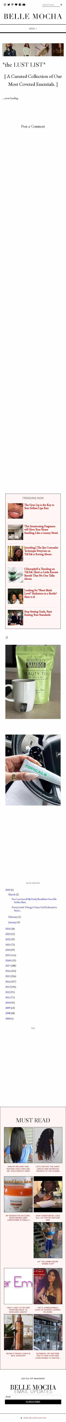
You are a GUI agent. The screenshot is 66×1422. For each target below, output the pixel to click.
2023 (8, 934)
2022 (8, 939)
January (12, 922)
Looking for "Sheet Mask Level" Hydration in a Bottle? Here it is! (40, 593)
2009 (8, 1008)
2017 (8, 965)
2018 (8, 960)
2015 (8, 976)
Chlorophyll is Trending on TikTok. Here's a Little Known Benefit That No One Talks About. (41, 574)
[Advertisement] (33, 347)
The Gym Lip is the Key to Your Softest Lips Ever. (39, 506)
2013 (8, 986)
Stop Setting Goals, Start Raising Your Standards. (38, 613)
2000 (8, 1018)
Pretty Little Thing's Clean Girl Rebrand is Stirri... (34, 908)
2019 (8, 955)
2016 (8, 971)
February (13, 916)
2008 (8, 1013)
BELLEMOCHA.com (37, 1418)
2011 (8, 997)
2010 (8, 1002)
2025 (8, 889)
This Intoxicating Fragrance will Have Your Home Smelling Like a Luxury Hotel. (41, 529)
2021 (8, 944)
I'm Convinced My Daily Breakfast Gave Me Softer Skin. (34, 900)
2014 (8, 981)
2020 (8, 950)
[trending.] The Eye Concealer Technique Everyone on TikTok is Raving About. (41, 551)
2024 (8, 928)
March (12, 894)
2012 (8, 992)
